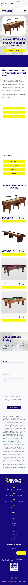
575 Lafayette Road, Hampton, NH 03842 (14, 501)
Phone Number (6, 374)
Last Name (5, 361)
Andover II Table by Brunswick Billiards (7, 217)
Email (4, 367)
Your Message (6, 387)
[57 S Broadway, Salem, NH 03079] (14, 487)
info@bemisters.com (14, 507)
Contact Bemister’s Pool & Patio (12, 440)
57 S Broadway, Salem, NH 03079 (14, 489)
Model (4, 380)
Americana (5, 284)
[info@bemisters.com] (14, 505)
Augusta (4, 317)
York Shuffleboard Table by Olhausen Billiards (8, 250)
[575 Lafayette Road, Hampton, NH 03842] (14, 499)
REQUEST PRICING (14, 407)
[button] (24, 5)
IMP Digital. (15, 583)
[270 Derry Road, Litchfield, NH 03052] (14, 493)
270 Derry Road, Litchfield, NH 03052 (14, 495)
